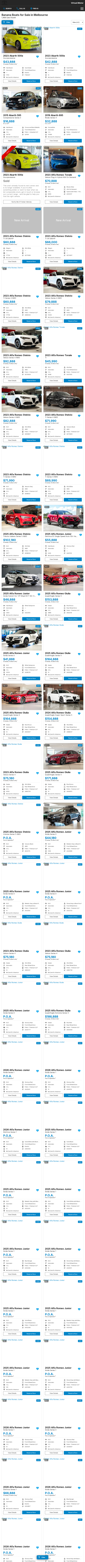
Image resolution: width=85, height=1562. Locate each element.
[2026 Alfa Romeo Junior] (22, 1054)
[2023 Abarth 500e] (22, 40)
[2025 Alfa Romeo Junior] (63, 518)
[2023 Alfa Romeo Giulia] (22, 756)
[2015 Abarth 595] (22, 99)
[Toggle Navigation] (82, 8)
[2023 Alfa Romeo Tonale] (63, 159)
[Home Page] (4, 3)
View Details (12, 81)
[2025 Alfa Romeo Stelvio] (22, 518)
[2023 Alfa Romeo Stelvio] (22, 220)
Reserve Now (31, 81)
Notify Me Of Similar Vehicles (22, 202)
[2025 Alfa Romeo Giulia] (63, 577)
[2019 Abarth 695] (63, 99)
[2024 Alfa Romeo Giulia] (63, 697)
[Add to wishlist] (37, 56)
